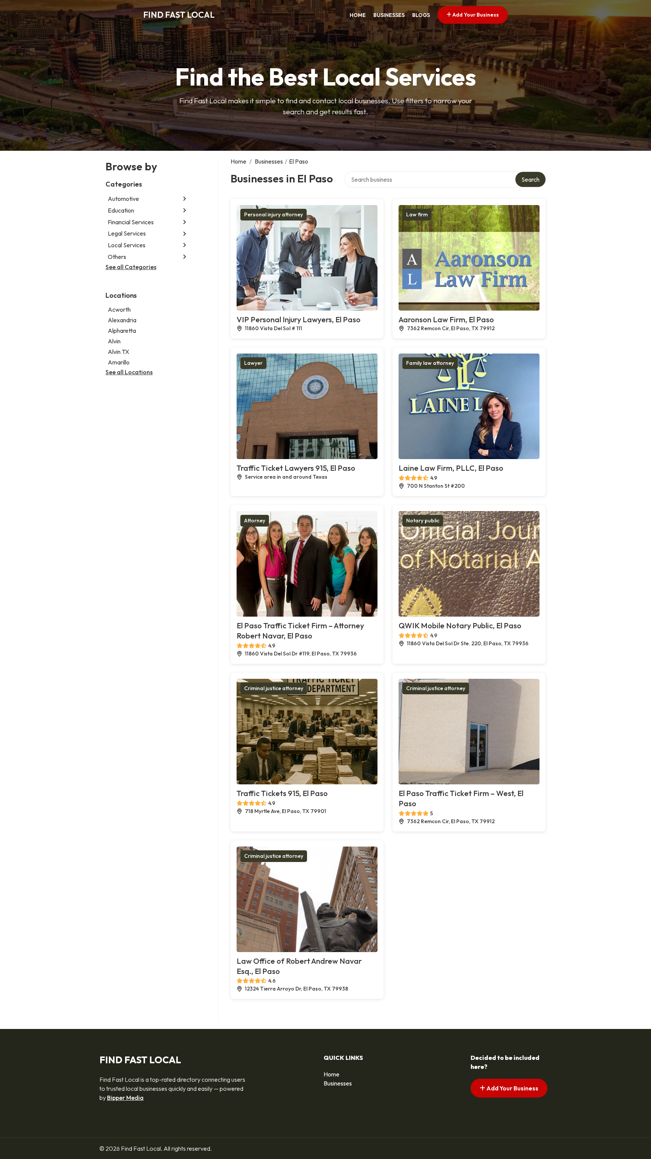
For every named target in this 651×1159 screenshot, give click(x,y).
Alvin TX (118, 352)
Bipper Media (125, 1097)
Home (358, 15)
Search (530, 179)
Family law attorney (430, 363)
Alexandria (122, 320)
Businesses (389, 15)
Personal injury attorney (273, 214)
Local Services (126, 245)
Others (117, 256)
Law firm (417, 214)
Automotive (123, 198)
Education (121, 210)
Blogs (421, 15)
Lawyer (253, 363)
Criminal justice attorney (273, 688)
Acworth (119, 310)
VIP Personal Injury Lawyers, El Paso (299, 319)
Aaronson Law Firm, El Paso (446, 319)
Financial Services (131, 222)
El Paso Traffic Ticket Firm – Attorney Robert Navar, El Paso (300, 630)
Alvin (114, 341)
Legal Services (127, 233)
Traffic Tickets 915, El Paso (282, 793)
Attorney (254, 520)
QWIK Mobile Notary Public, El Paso (460, 625)
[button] (184, 199)
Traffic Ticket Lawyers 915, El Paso (296, 468)
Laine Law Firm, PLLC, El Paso (451, 468)
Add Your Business (475, 14)
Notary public (422, 520)
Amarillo (119, 362)
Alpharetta (122, 331)
